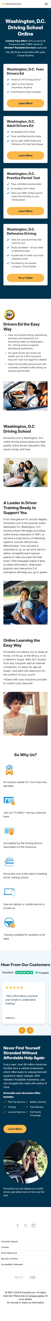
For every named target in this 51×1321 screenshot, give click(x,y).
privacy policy (36, 1295)
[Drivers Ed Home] (12, 3)
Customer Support (9, 1241)
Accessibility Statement (12, 1264)
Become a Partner (9, 1258)
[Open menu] (46, 3)
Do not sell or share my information (25, 1302)
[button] (21, 1030)
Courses (5, 1247)
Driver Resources (9, 1253)
